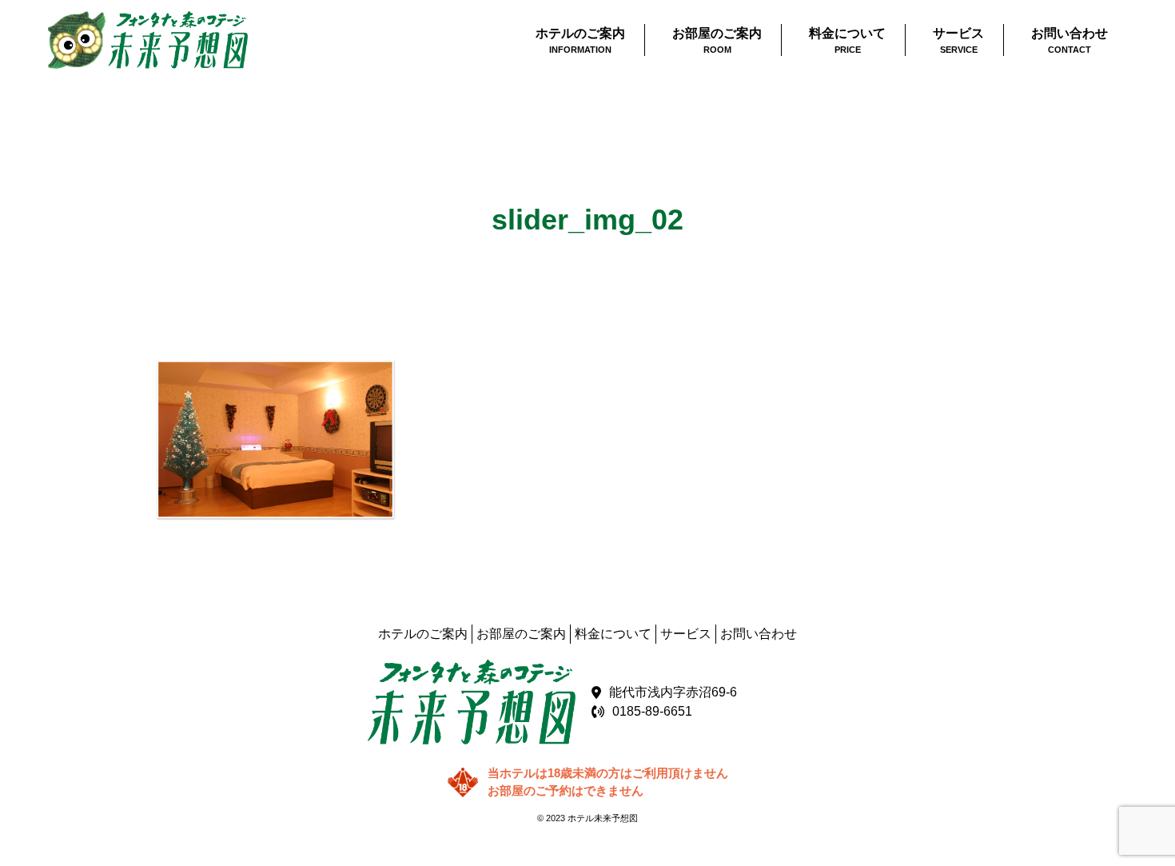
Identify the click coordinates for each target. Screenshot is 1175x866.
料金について (613, 634)
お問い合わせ (758, 634)
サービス (685, 634)
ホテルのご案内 (423, 634)
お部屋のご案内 (521, 634)
